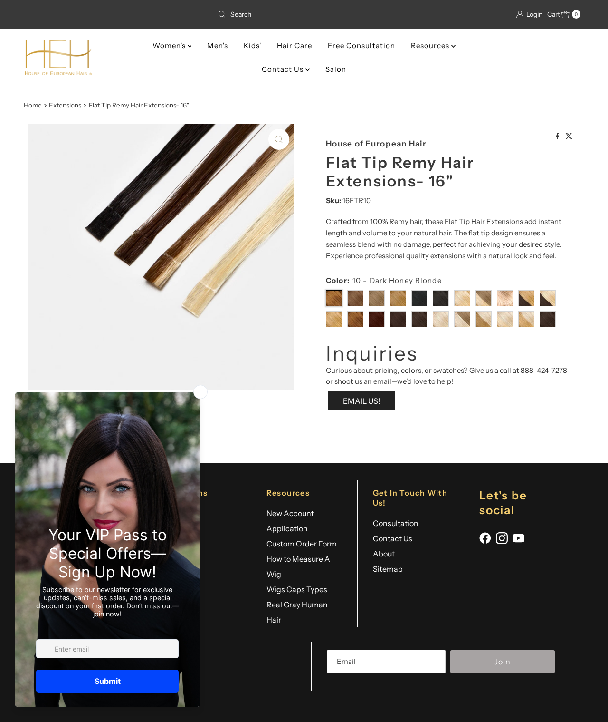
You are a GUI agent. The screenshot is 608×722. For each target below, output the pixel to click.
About (384, 553)
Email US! (361, 401)
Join (502, 661)
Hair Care (294, 45)
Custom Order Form (301, 543)
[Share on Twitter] (569, 135)
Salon (335, 69)
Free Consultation (361, 45)
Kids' (252, 45)
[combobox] (304, 14)
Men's (217, 45)
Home (33, 105)
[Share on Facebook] (558, 135)
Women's (170, 45)
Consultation (395, 523)
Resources (431, 45)
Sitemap (388, 569)
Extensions (65, 105)
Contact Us (283, 69)
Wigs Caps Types (296, 589)
